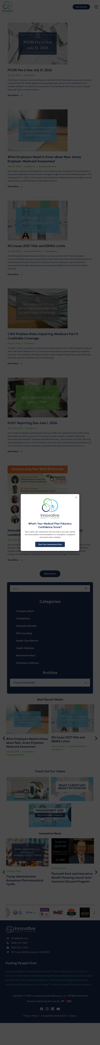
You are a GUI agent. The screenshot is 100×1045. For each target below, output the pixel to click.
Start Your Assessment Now (50, 544)
